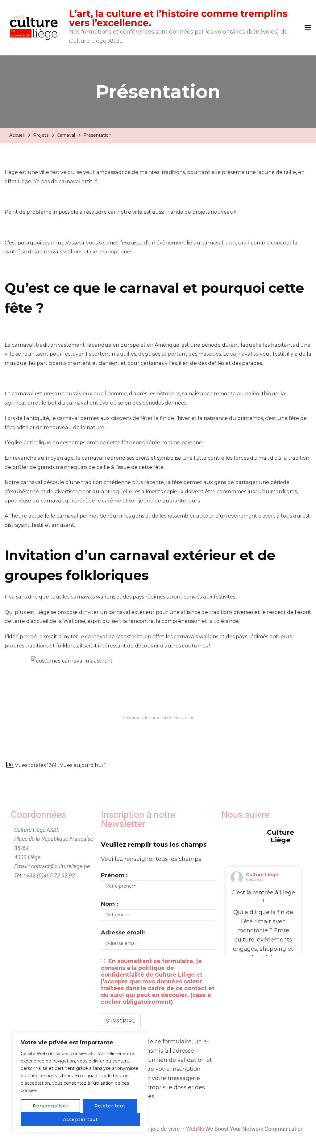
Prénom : (114, 875)
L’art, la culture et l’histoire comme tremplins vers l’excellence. (178, 18)
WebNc (195, 1129)
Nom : (109, 904)
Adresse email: (123, 932)
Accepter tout (80, 1119)
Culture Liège (262, 874)
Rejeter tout (109, 1106)
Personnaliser (50, 1106)
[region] (80, 1082)
